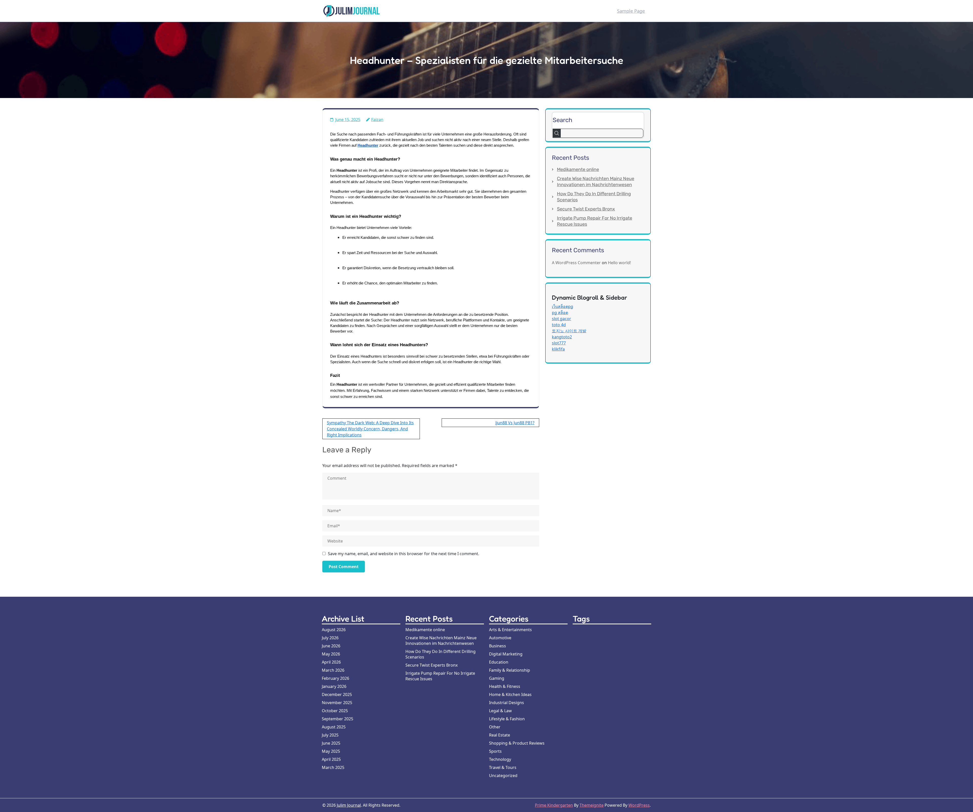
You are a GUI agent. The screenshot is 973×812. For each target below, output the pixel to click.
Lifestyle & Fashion (507, 719)
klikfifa (558, 349)
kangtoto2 (562, 337)
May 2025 (331, 751)
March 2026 (333, 670)
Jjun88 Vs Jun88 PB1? (514, 423)
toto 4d (559, 324)
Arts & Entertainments (510, 629)
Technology (500, 759)
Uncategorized (503, 775)
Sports (495, 751)
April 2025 (331, 759)
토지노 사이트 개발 (569, 331)
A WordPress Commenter (576, 262)
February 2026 (335, 678)
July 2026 (330, 638)
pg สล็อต (560, 312)
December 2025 (337, 694)
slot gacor (561, 318)
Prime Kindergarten (554, 805)
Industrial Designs (506, 702)
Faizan (377, 119)
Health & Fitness (504, 686)
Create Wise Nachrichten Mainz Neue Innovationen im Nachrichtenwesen (441, 640)
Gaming (496, 678)
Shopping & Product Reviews (517, 743)
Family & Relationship (509, 670)
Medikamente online (578, 169)
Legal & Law (500, 710)
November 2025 (337, 702)
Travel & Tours (502, 767)
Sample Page (631, 11)
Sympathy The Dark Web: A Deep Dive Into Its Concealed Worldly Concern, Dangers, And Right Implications (370, 429)
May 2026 (331, 654)
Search (562, 120)
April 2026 (331, 662)
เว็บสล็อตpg (562, 306)
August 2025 (334, 727)
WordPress (639, 805)
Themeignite (591, 805)
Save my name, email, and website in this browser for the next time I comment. (403, 553)
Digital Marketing (505, 654)
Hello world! (619, 262)
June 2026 (331, 646)
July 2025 (330, 735)
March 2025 (333, 767)
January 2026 (334, 686)
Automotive (500, 638)
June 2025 (331, 743)
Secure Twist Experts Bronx (586, 209)
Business (497, 646)
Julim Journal (349, 805)
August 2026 (334, 629)
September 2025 (337, 719)
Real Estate (499, 735)
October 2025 (335, 710)
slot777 (559, 343)
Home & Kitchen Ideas (510, 694)
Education (498, 662)
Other (494, 727)
